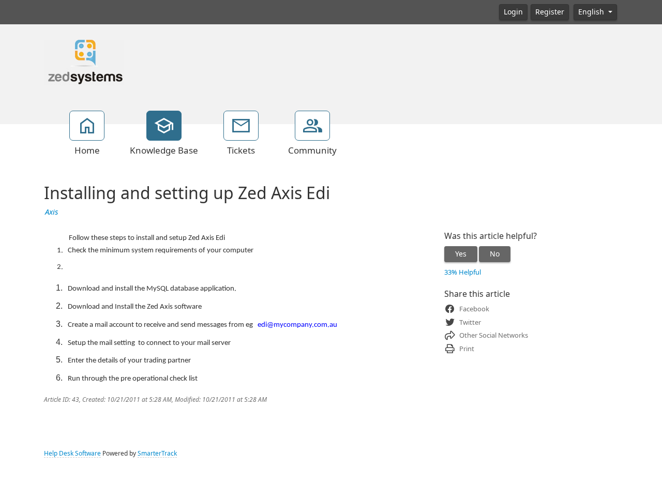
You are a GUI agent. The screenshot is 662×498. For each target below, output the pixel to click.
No (495, 254)
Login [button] (513, 12)
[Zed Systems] (84, 61)
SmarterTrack (157, 453)
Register (549, 12)
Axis (51, 212)
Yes (461, 254)
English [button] (592, 12)
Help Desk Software (72, 453)
